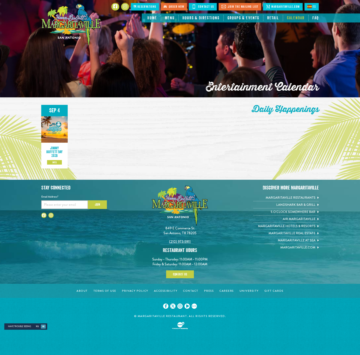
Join (97, 204)
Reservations (146, 6)
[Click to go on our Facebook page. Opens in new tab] (165, 306)
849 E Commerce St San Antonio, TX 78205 (180, 231)
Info (54, 162)
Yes (37, 326)
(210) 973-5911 (180, 241)
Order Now (175, 6)
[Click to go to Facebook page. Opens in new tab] (43, 215)
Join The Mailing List (242, 6)
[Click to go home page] (71, 25)
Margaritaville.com (285, 6)
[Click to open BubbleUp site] (180, 325)
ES (314, 6)
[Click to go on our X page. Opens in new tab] (173, 306)
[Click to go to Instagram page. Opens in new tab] (51, 215)
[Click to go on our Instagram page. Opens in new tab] (180, 306)
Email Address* (49, 197)
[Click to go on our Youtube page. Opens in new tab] (187, 306)
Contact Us (205, 6)
